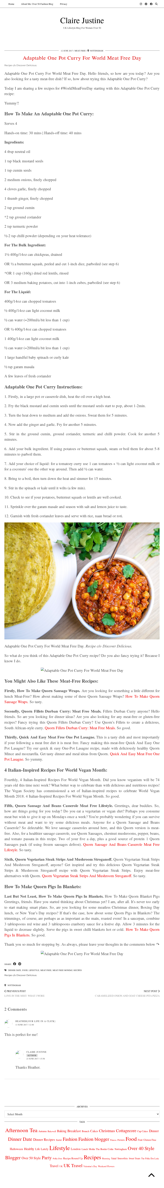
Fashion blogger (93, 1139)
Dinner (154, 1131)
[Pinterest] (146, 4)
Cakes (94, 1131)
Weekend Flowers (106, 1166)
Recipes (78, 970)
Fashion (70, 1139)
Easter (59, 1139)
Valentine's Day (90, 1166)
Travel (54, 1165)
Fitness (113, 1139)
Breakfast (74, 1131)
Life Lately (41, 1149)
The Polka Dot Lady (150, 1158)
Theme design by (142, 1183)
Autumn (42, 1131)
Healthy (29, 1148)
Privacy (63, 3)
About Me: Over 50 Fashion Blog (37, 3)
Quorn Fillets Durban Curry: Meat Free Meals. (80, 727)
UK (61, 1166)
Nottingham (14, 985)
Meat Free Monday (62, 970)
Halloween (16, 1149)
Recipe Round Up (73, 1158)
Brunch (85, 1131)
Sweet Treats (134, 1158)
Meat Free (80, 50)
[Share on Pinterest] (19, 964)
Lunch (85, 1149)
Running (106, 1158)
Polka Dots (57, 1158)
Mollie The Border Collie (101, 1149)
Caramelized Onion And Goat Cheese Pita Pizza (127, 993)
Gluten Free (149, 1140)
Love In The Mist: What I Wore (24, 993)
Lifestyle (34, 970)
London (76, 1149)
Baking (61, 1131)
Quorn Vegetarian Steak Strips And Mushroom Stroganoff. (87, 875)
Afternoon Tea (21, 1130)
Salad (113, 1158)
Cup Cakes (142, 1131)
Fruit (140, 1139)
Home (11, 3)
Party (47, 1157)
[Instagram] (141, 4)
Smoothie (122, 1158)
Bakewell (52, 1131)
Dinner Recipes (44, 1139)
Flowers (121, 1139)
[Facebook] (151, 4)
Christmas (107, 1130)
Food (25, 970)
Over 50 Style (31, 1158)
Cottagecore (126, 1130)
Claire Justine (82, 20)
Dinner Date (14, 970)
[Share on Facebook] (14, 964)
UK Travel (73, 1165)
